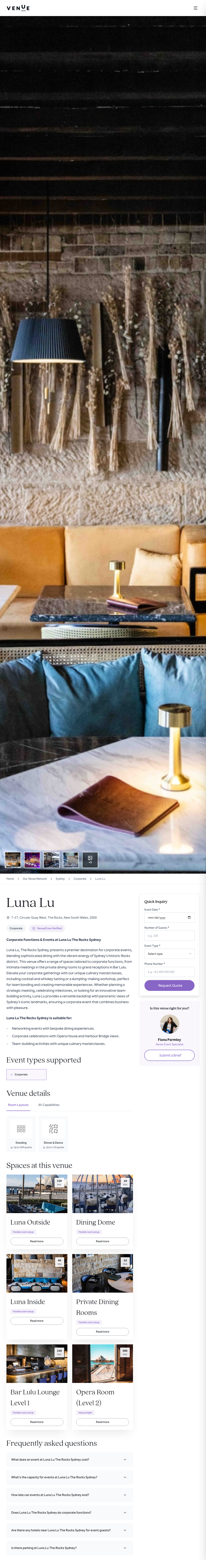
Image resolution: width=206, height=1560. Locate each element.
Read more (36, 1241)
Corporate (80, 878)
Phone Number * (154, 964)
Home (10, 878)
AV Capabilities (49, 1105)
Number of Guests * (156, 927)
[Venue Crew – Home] (18, 8)
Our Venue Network (35, 878)
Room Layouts (18, 1105)
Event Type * (152, 946)
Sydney (60, 878)
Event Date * (152, 909)
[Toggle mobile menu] (196, 8)
